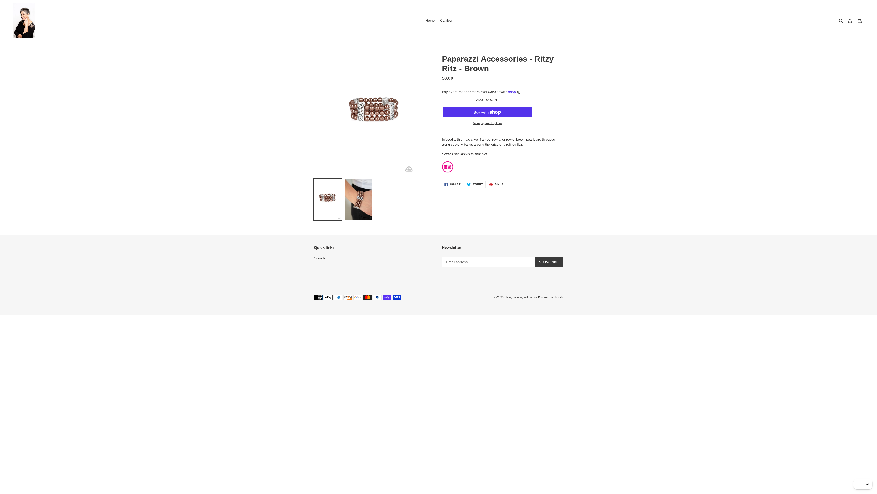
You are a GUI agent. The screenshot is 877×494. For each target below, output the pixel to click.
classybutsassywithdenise (521, 297)
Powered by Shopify (550, 297)
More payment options (487, 123)
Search (319, 258)
